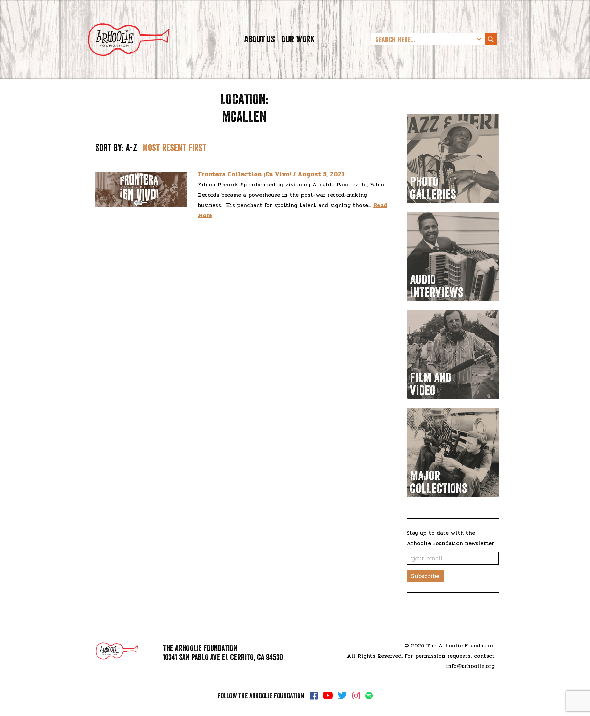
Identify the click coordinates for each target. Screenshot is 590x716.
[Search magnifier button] (490, 39)
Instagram (356, 695)
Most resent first (174, 147)
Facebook (314, 695)
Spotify (369, 695)
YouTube (328, 695)
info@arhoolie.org (470, 666)
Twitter (342, 695)
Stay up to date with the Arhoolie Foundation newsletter (450, 538)
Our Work (298, 39)
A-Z (131, 147)
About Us (259, 39)
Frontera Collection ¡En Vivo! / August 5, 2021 (271, 174)
